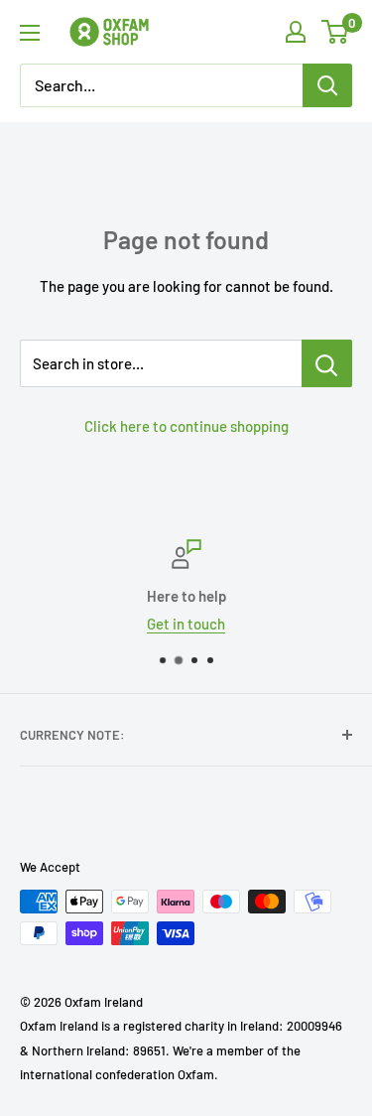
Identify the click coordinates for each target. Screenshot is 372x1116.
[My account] (296, 32)
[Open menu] (30, 33)
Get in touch (186, 623)
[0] (335, 32)
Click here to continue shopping (186, 426)
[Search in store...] (327, 363)
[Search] (327, 85)
